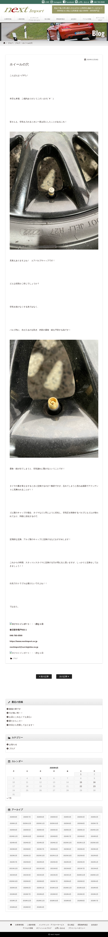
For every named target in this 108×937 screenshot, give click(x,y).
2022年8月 (94, 855)
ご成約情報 (31, 925)
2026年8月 (13, 817)
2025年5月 (27, 830)
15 (81, 782)
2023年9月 (13, 849)
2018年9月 (67, 900)
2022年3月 (67, 862)
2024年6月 (81, 836)
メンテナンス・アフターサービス (51, 925)
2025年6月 (13, 830)
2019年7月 (27, 894)
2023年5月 (67, 849)
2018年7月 (94, 900)
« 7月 (9, 798)
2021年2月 (54, 875)
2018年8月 (81, 900)
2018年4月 (40, 907)
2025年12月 (27, 823)
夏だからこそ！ (16, 721)
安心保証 (71, 925)
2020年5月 (81, 881)
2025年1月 (81, 830)
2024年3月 (27, 842)
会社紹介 (94, 925)
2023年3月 (94, 849)
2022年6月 (27, 862)
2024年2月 (40, 842)
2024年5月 (94, 836)
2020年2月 (27, 888)
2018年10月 (54, 900)
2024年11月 (13, 836)
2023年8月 (27, 849)
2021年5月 (13, 875)
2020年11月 (94, 875)
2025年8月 (81, 823)
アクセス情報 (28, 928)
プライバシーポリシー (76, 928)
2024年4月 (13, 842)
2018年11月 (40, 900)
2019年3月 (81, 894)
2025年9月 (67, 823)
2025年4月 (40, 830)
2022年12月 (40, 855)
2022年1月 (94, 862)
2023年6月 (54, 849)
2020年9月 (27, 881)
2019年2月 (94, 894)
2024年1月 (54, 842)
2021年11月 (27, 868)
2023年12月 (67, 842)
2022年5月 (40, 862)
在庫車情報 (19, 925)
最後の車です (15, 709)
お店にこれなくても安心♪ (20, 717)
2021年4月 (27, 875)
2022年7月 (13, 862)
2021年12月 (13, 868)
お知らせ (13, 744)
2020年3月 (13, 888)
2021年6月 (94, 868)
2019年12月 (54, 888)
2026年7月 (27, 817)
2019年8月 (13, 894)
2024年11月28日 (92, 59)
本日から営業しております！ (22, 725)
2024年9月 (40, 836)
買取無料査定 (83, 925)
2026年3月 (81, 817)
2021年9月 (54, 868)
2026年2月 (94, 817)
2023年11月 (81, 842)
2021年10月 (40, 868)
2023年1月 (27, 855)
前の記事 (44, 676)
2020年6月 (67, 881)
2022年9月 (81, 855)
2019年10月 (81, 888)
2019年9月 (94, 888)
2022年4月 (54, 862)
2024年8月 (54, 836)
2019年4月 (67, 894)
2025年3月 (54, 830)
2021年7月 (81, 868)
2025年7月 (94, 823)
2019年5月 (54, 894)
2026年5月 (54, 817)
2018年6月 (13, 907)
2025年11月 (40, 823)
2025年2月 (67, 830)
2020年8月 (40, 881)
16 (94, 782)
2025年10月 (54, 823)
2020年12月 (81, 875)
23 (94, 786)
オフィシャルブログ (43, 928)
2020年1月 (40, 888)
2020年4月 (94, 881)
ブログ (10, 43)
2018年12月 (27, 900)
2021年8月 (67, 868)
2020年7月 (54, 881)
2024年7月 (67, 836)
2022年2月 (81, 862)
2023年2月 (13, 855)
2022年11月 (54, 855)
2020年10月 (13, 881)
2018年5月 (27, 907)
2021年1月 (67, 875)
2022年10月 (67, 855)
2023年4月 (81, 849)
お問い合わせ (60, 928)
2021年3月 (40, 875)
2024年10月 (27, 836)
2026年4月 (67, 817)
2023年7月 (40, 849)
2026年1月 (13, 823)
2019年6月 (40, 894)
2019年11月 (67, 888)
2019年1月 (13, 900)
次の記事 (63, 676)
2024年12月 (94, 830)
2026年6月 (40, 817)
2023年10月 (94, 842)
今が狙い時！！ (16, 713)
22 (81, 786)
